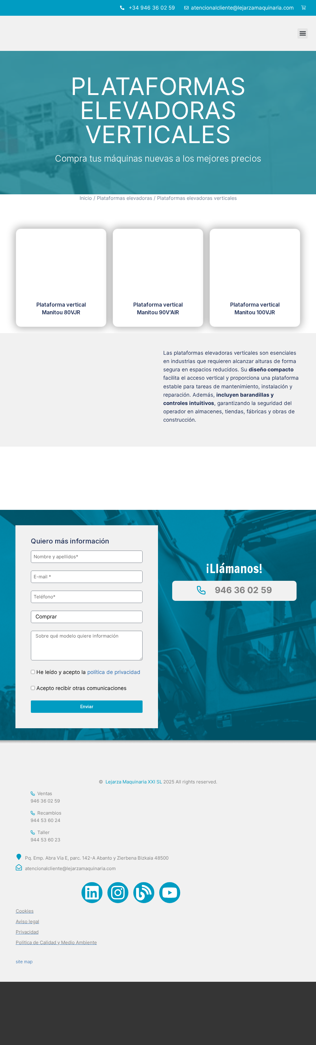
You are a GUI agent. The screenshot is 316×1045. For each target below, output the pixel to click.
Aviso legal (27, 921)
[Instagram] (117, 892)
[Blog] (143, 892)
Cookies (25, 911)
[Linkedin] (91, 892)
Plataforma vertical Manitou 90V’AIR (158, 309)
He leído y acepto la (88, 672)
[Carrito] (303, 8)
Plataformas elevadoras (124, 198)
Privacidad (27, 932)
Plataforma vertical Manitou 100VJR (255, 309)
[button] (302, 33)
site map (24, 961)
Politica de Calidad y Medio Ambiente (56, 942)
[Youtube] (169, 892)
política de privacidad (113, 672)
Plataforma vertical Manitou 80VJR (61, 309)
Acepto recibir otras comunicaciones (81, 688)
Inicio (86, 198)
